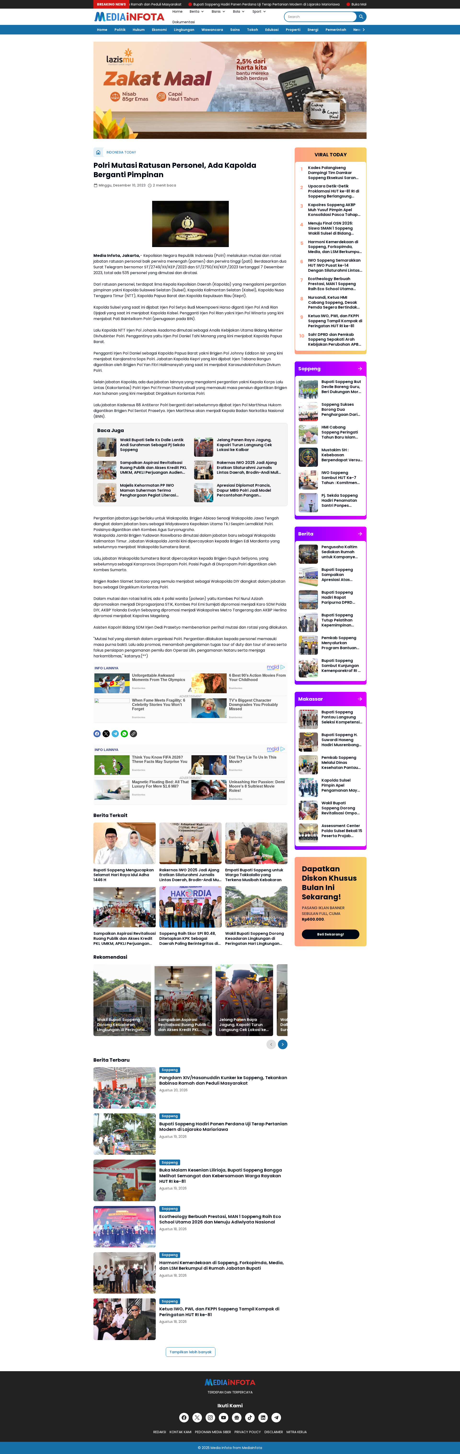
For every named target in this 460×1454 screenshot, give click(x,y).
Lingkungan (184, 29)
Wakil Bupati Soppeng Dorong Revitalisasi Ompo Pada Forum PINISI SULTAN (339, 808)
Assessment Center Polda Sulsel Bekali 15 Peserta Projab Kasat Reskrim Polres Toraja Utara (342, 830)
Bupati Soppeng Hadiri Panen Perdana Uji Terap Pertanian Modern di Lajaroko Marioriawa (205, 4)
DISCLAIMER (273, 1432)
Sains (235, 29)
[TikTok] (250, 1417)
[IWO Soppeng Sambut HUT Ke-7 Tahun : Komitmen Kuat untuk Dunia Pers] (308, 480)
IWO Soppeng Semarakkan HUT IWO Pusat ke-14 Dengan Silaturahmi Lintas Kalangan (334, 265)
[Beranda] (98, 152)
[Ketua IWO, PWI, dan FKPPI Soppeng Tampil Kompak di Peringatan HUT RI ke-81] (124, 1319)
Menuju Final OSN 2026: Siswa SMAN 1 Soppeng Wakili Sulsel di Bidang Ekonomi (330, 228)
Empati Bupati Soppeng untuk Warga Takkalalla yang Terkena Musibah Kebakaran (254, 875)
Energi (313, 29)
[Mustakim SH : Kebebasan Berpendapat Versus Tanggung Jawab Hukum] (308, 457)
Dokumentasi (183, 22)
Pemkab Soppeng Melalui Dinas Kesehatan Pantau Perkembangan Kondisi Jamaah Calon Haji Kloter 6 (340, 762)
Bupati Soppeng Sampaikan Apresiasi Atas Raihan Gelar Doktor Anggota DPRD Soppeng (341, 574)
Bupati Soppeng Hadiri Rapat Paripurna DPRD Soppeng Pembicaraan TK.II (339, 597)
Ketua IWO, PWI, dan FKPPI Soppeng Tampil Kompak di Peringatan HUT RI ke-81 (219, 1311)
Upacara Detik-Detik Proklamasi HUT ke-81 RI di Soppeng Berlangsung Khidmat (333, 191)
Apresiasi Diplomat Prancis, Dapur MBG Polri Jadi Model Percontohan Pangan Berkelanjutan (244, 490)
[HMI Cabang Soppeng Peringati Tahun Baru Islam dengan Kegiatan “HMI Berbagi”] (308, 434)
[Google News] (237, 1417)
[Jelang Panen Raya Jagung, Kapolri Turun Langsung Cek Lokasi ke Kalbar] (203, 447)
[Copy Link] (133, 733)
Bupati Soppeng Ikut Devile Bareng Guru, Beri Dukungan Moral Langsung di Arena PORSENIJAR (342, 386)
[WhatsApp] (124, 733)
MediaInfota (252, 1447)
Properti (293, 29)
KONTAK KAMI (180, 1432)
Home (177, 11)
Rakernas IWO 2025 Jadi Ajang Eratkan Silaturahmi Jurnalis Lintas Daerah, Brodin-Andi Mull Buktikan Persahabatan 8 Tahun (248, 467)
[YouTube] (223, 1417)
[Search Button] (361, 17)
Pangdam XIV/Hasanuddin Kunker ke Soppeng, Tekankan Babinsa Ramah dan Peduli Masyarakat (223, 1080)
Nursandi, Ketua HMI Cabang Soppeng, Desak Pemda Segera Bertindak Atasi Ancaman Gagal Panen (332, 302)
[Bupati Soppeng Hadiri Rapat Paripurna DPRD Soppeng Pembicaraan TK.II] (308, 599)
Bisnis (216, 11)
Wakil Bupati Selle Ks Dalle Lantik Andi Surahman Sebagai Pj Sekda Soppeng (152, 445)
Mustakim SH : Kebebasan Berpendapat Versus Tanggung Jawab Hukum (342, 455)
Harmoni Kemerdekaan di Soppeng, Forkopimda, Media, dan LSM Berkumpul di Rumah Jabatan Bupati (221, 1265)
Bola (236, 11)
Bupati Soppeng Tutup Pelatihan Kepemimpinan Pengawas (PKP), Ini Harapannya (341, 620)
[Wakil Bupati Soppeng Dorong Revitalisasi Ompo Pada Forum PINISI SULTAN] (308, 810)
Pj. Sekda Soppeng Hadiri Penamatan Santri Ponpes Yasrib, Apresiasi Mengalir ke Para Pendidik (340, 500)
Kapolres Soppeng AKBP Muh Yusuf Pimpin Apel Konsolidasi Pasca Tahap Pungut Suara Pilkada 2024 (334, 210)
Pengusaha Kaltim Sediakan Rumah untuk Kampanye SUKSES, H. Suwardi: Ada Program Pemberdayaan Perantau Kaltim (340, 552)
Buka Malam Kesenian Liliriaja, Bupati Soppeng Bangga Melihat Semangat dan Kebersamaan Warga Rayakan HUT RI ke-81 (220, 1175)
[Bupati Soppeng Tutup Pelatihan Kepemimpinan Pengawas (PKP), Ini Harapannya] (308, 622)
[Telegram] (115, 733)
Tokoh (252, 29)
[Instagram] (210, 1417)
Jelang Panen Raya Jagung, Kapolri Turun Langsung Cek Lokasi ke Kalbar (244, 445)
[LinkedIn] (263, 1417)
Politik (120, 29)
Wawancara (212, 29)
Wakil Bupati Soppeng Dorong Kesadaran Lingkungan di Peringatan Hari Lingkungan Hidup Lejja (254, 938)
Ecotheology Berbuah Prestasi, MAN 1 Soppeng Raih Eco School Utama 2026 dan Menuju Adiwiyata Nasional (220, 1219)
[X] (106, 733)
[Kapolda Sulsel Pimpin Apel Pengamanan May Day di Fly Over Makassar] (308, 787)
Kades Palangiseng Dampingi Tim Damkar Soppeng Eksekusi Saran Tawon (332, 172)
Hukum (139, 29)
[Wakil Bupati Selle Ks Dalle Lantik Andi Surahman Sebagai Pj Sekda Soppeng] (106, 447)
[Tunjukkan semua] (360, 369)
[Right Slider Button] (362, 29)
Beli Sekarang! (330, 934)
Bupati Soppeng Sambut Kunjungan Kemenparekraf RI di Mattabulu (342, 665)
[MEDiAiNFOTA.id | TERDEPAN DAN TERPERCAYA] (230, 1382)
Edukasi (272, 29)
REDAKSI (159, 1432)
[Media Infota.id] (129, 16)
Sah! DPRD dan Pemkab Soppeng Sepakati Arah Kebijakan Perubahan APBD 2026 (334, 339)
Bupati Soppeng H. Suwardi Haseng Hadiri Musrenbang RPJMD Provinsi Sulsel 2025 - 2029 (340, 740)
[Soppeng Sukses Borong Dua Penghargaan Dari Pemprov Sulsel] (308, 411)
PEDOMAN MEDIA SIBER (213, 1432)
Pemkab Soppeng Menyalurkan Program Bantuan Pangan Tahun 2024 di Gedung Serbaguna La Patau (342, 643)
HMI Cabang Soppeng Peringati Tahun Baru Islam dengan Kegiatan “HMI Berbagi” (340, 432)
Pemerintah (336, 29)
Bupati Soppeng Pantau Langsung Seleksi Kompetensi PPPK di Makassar (341, 717)
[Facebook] (97, 733)
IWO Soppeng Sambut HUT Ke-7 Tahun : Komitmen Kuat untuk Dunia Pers (339, 477)
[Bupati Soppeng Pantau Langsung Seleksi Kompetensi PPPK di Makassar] (308, 719)
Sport (257, 11)
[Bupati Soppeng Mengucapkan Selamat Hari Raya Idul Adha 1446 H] (124, 843)
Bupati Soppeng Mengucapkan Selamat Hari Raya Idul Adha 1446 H (123, 875)
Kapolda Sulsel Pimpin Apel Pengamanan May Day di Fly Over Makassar (339, 785)
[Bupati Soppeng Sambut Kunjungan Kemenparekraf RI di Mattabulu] (308, 667)
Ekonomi (159, 29)
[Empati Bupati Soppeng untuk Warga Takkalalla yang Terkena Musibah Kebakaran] (256, 843)
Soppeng (170, 1069)
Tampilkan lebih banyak (191, 1352)
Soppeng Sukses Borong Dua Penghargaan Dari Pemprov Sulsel (339, 409)
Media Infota (221, 1447)
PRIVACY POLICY (248, 1432)
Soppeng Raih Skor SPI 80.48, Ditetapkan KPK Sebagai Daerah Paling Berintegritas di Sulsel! (188, 938)
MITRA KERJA (297, 1432)
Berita (194, 11)
